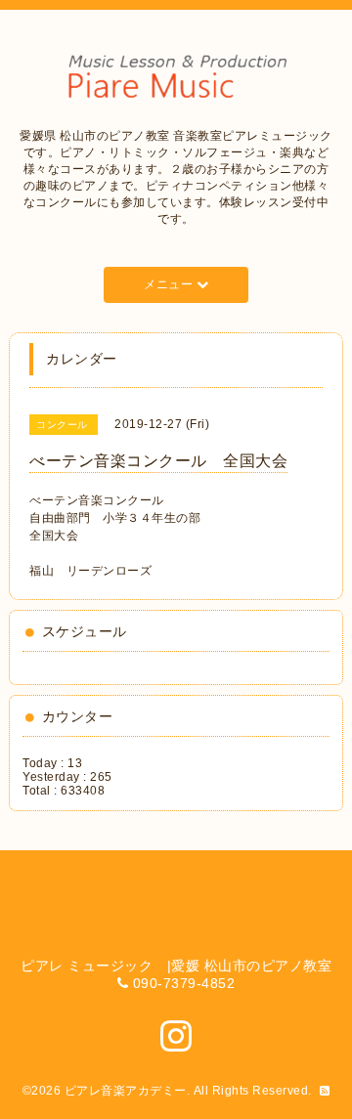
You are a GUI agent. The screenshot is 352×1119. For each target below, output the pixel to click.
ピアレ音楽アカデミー (126, 1090)
